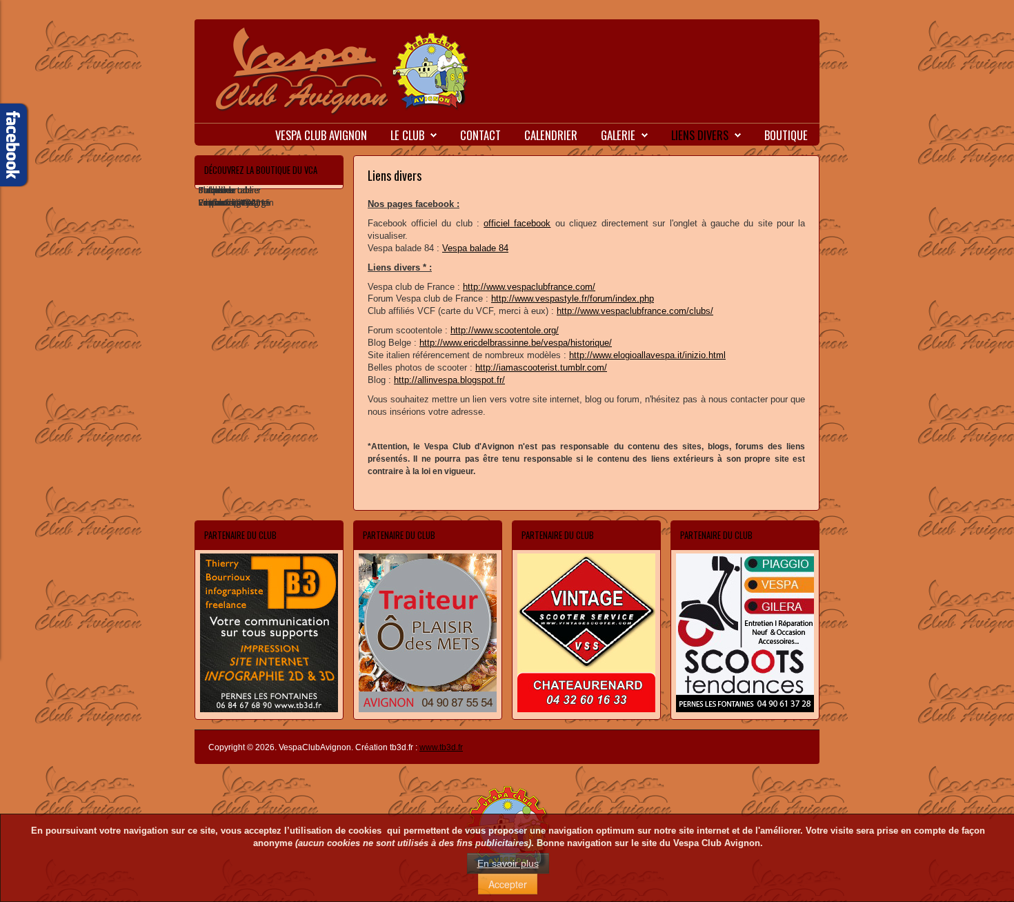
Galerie (618, 135)
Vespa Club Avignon (321, 135)
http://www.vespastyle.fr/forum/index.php (572, 298)
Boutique (786, 135)
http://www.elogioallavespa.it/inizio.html (647, 355)
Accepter (507, 884)
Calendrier (550, 135)
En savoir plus (508, 863)
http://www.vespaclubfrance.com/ (529, 287)
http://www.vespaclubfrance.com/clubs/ (635, 311)
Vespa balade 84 (475, 248)
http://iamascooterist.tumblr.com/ (541, 367)
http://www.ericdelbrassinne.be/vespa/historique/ (515, 342)
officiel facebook (517, 223)
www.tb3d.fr (441, 747)
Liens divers (699, 135)
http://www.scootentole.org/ (504, 330)
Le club (407, 135)
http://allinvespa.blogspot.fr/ (449, 380)
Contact (480, 135)
